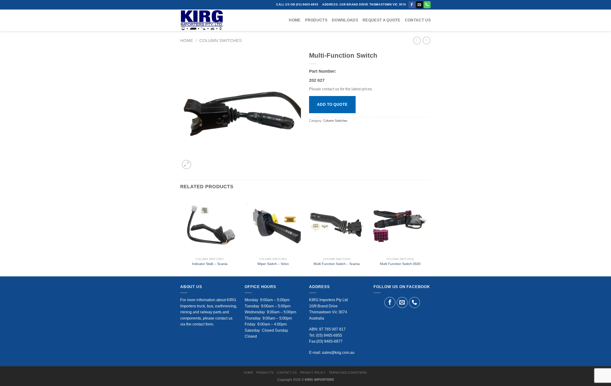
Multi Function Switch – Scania (337, 264)
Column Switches (220, 40)
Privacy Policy (313, 372)
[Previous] (180, 235)
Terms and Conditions (348, 372)
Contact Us (418, 20)
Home (294, 20)
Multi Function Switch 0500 (400, 264)
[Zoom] (186, 164)
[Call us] (427, 4)
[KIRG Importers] (204, 20)
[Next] (429, 235)
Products (316, 20)
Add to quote (332, 104)
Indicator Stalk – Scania (209, 264)
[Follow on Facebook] (411, 4)
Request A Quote (381, 20)
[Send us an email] (419, 4)
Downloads (345, 20)
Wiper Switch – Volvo (273, 264)
